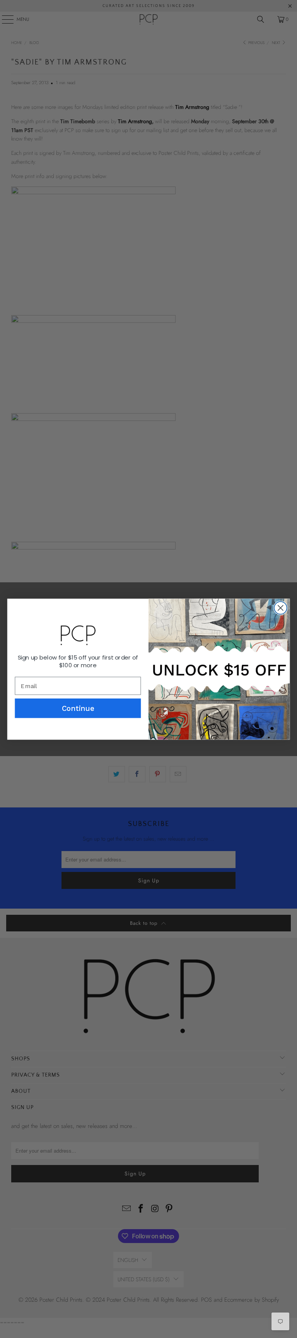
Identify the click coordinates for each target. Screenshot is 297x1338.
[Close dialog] (280, 607)
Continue (78, 708)
